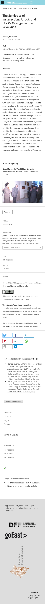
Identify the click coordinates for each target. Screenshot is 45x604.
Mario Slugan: (25, 366)
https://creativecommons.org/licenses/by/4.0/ (24, 308)
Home (4, 8)
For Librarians (9, 457)
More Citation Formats (12, 248)
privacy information (19, 486)
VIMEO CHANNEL (11, 435)
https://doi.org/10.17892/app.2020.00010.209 (21, 49)
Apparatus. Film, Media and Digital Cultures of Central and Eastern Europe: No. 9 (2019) (25, 389)
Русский (7, 424)
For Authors (9, 453)
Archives (13, 8)
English (7, 420)
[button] (7, 335)
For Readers (9, 450)
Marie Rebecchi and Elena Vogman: (24, 384)
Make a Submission (13, 401)
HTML (8, 212)
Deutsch (7, 416)
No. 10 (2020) (24, 8)
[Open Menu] (2, 2)
